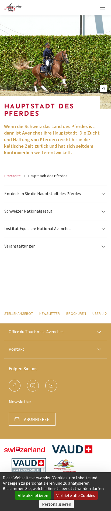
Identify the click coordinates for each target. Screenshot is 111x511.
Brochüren (76, 313)
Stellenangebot (18, 313)
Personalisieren (56, 504)
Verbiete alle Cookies (75, 495)
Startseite (12, 175)
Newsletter (49, 313)
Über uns (100, 313)
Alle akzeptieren (33, 495)
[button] (55, 194)
